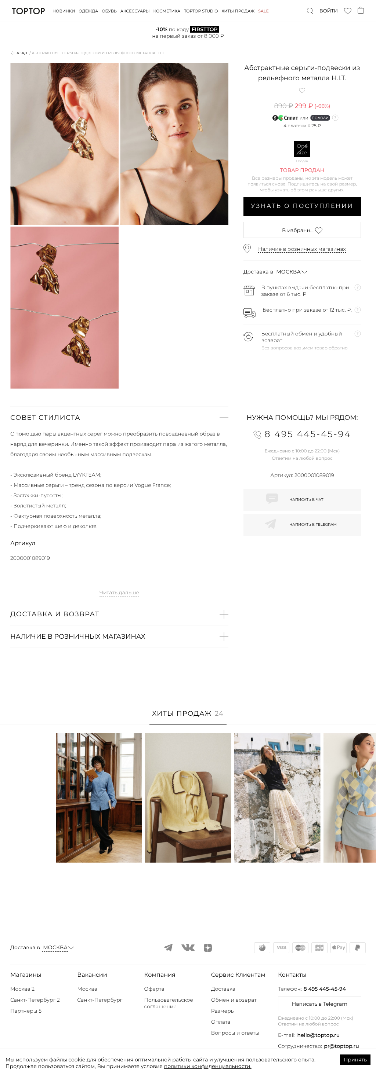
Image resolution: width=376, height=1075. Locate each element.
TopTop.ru (28, 11)
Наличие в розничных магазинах (302, 249)
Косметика (167, 11)
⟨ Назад (19, 53)
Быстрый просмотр (98, 847)
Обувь (109, 11)
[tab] (188, 717)
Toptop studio (201, 11)
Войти (328, 11)
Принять (355, 1059)
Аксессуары (135, 11)
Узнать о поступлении (302, 206)
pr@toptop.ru (341, 1046)
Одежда (88, 11)
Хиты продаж (238, 11)
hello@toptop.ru (318, 1035)
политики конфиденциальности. (208, 1066)
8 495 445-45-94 (325, 989)
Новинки (64, 11)
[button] (119, 418)
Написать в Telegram (319, 1004)
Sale (263, 11)
